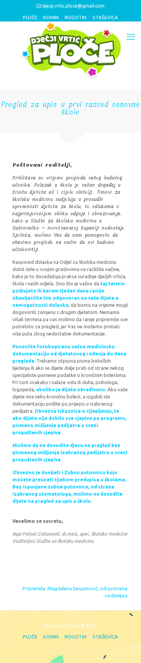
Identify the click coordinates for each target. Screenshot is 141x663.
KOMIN (51, 17)
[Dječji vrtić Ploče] (70, 49)
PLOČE (30, 17)
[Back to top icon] (124, 646)
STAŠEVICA (105, 17)
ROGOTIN (75, 17)
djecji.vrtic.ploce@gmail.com (73, 5)
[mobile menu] (130, 36)
